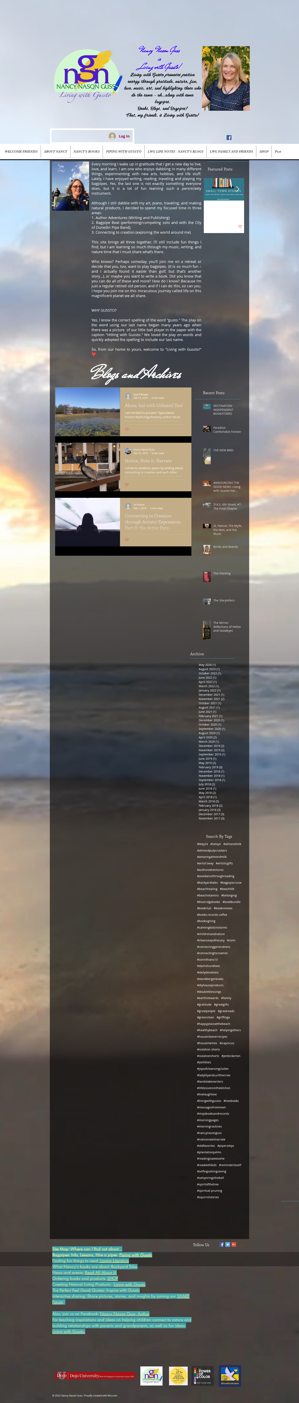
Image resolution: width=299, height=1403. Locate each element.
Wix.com (112, 1395)
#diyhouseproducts (210, 985)
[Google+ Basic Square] (233, 1244)
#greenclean (205, 1017)
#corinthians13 (207, 959)
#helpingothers (230, 1030)
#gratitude (204, 1004)
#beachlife (227, 889)
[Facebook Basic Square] (221, 1244)
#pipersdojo (225, 1146)
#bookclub (204, 908)
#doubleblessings (209, 992)
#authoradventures (210, 870)
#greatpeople (206, 1011)
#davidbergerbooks (210, 979)
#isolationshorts (208, 1056)
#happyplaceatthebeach (213, 1024)
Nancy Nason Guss (159, 50)
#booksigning (206, 921)
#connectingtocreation (212, 953)
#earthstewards (208, 998)
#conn (231, 940)
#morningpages (208, 1120)
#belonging (229, 895)
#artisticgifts (224, 863)
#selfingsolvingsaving (211, 1171)
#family (226, 998)
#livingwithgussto (209, 1101)
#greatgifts (221, 1004)
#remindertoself (230, 1165)
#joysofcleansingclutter (213, 1069)
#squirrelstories (208, 1197)
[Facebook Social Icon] (229, 137)
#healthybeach (207, 1030)
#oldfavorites (206, 1146)
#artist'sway (205, 863)
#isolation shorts (208, 1049)
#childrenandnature (211, 934)
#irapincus (227, 1043)
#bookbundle (232, 902)
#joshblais (204, 1062)
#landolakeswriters (210, 1081)
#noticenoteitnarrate (211, 1139)
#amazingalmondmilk (212, 857)
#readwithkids (207, 1165)
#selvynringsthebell (210, 1178)
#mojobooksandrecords (213, 1113)
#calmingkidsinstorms (212, 927)
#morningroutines (209, 1126)
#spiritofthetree (208, 1184)
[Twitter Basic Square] (227, 1244)
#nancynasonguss (209, 1133)
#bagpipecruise (231, 882)
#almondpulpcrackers (212, 850)
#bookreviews (223, 908)
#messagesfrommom (211, 1107)
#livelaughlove (207, 1094)
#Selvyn (215, 844)
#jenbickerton (231, 1056)
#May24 (202, 844)
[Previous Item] (210, 189)
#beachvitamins (208, 895)
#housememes (207, 1043)
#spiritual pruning (209, 1190)
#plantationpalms (209, 1152)
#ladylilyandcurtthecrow (213, 1075)
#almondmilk (232, 844)
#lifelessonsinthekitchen (213, 1088)
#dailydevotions (208, 972)
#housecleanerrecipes (212, 1036)
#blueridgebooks (208, 902)
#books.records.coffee (212, 915)
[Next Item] (237, 189)
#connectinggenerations (213, 947)
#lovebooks (231, 1101)
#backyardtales (207, 882)
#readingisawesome (211, 1158)
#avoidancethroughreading (215, 876)
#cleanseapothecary (211, 940)
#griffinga (223, 1017)
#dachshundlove (208, 966)
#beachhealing (207, 889)
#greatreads (226, 1011)
